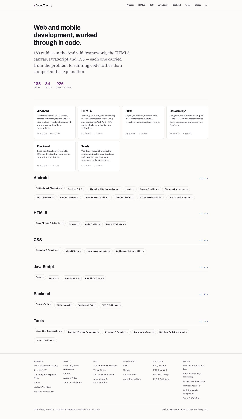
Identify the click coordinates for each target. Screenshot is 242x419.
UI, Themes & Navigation (151, 197)
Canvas (74, 224)
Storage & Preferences (176, 189)
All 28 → (203, 240)
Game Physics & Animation (49, 223)
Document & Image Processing (83, 332)
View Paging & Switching (96, 197)
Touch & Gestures (69, 197)
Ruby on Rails (43, 304)
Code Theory (44, 5)
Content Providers (149, 189)
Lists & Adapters (45, 197)
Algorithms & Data (94, 278)
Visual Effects (73, 251)
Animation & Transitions (48, 250)
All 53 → (203, 178)
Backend (177, 5)
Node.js (54, 278)
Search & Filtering (124, 197)
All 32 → (203, 213)
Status (198, 5)
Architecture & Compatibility (130, 251)
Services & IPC (76, 189)
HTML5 (141, 5)
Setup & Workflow (45, 340)
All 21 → (203, 267)
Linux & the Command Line (49, 331)
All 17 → (203, 294)
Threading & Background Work (105, 189)
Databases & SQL (87, 305)
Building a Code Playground (173, 332)
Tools (187, 5)
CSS (151, 5)
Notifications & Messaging (49, 188)
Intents (130, 189)
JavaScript (163, 5)
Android (130, 5)
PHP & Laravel (64, 305)
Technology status (170, 409)
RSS (206, 409)
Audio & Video (92, 224)
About (183, 409)
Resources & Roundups (116, 332)
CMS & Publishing (111, 305)
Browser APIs (71, 278)
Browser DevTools (143, 332)
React (39, 277)
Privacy (199, 409)
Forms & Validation (116, 224)
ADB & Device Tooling (181, 197)
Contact (191, 409)
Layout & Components (98, 251)
